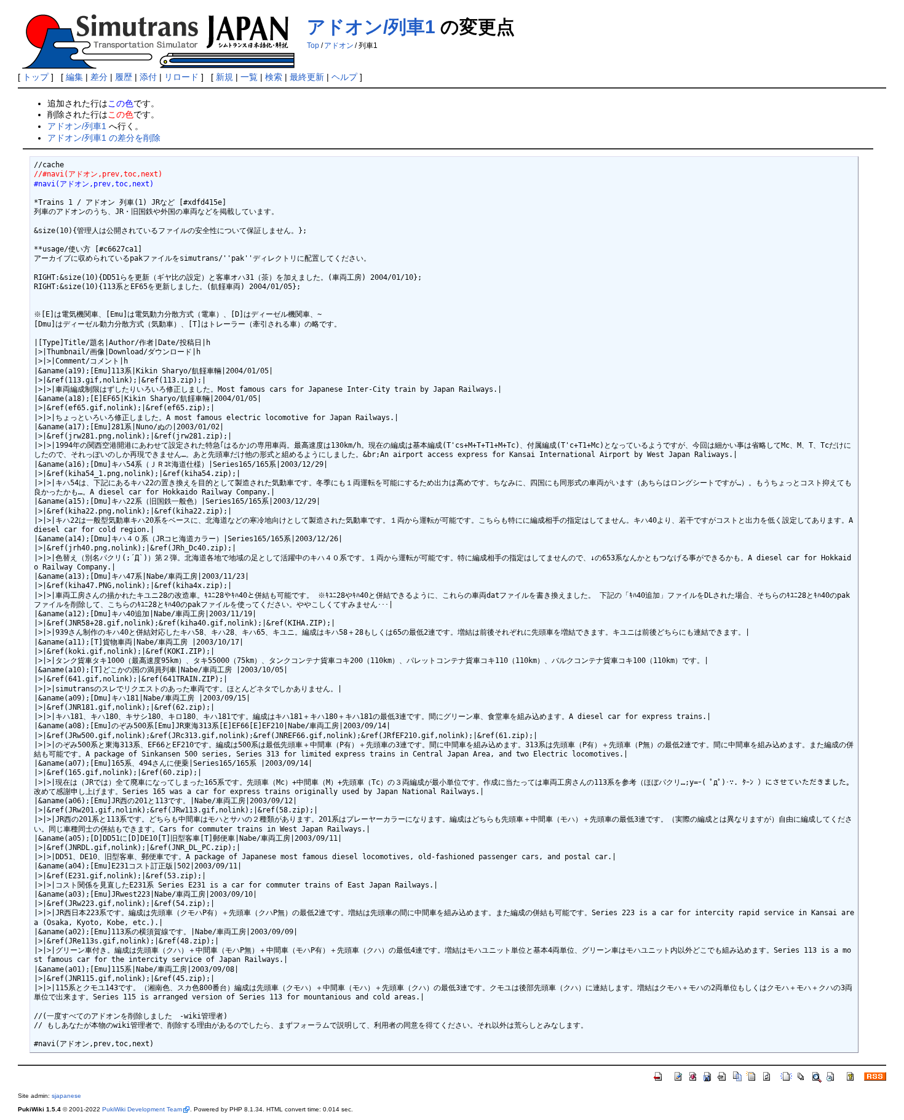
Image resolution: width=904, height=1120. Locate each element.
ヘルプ (344, 77)
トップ (36, 77)
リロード (181, 77)
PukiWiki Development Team (142, 1109)
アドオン (339, 45)
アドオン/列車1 (371, 27)
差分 (99, 77)
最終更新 (307, 77)
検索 (273, 77)
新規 (224, 77)
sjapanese (66, 1095)
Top (313, 45)
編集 (74, 77)
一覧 (249, 77)
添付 (148, 77)
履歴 (123, 77)
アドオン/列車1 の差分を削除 (104, 138)
